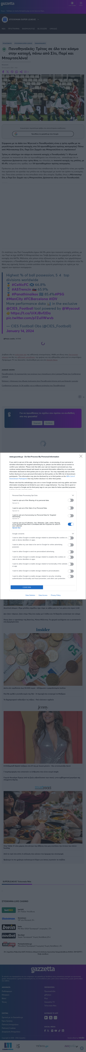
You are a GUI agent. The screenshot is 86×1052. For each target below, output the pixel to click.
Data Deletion (30, 595)
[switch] (71, 500)
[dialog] (43, 526)
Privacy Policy (56, 595)
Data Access (43, 595)
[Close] (82, 457)
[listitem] (43, 495)
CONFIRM (27, 587)
